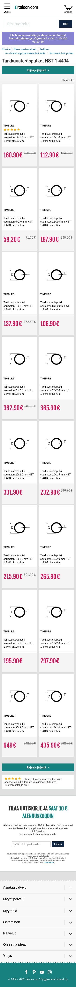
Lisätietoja (49, 862)
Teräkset (44, 49)
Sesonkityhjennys (21, 38)
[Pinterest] (34, 972)
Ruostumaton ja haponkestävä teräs (24, 53)
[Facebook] (26, 972)
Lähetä (58, 844)
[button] (7, 8)
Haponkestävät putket (61, 53)
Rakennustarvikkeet (25, 49)
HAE (65, 24)
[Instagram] (49, 972)
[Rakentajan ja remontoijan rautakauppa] (26, 8)
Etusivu (6, 49)
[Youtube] (41, 972)
